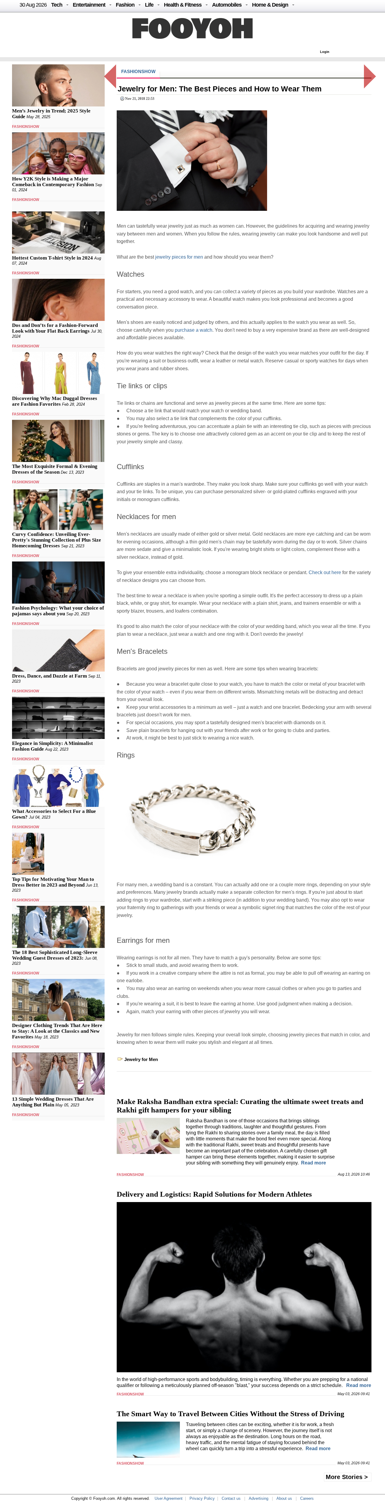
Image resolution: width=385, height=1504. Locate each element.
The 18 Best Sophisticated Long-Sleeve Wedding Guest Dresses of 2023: (54, 955)
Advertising (258, 1498)
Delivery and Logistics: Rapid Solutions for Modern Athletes (214, 1194)
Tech (56, 5)
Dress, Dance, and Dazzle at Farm (49, 676)
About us (284, 1498)
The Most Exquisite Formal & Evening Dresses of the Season (54, 469)
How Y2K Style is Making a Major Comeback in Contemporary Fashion (53, 181)
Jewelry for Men (141, 1059)
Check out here (325, 572)
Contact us (231, 1498)
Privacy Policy (202, 1498)
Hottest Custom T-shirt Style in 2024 (52, 258)
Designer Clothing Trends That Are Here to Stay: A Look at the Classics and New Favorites (57, 1031)
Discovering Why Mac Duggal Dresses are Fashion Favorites (54, 401)
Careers (307, 1498)
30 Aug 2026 (33, 5)
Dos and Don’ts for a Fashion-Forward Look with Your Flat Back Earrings (55, 328)
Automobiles (227, 5)
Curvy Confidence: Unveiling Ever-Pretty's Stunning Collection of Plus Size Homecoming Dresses (56, 540)
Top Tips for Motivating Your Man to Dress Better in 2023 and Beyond (53, 882)
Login (324, 52)
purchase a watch (193, 330)
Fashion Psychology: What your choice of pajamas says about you (58, 611)
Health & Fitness (183, 5)
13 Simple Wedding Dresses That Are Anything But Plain (53, 1102)
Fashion (125, 5)
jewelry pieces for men (179, 257)
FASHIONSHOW (25, 127)
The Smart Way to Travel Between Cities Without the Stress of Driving (230, 1414)
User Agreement (169, 1498)
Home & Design (270, 5)
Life (149, 5)
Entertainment (89, 5)
